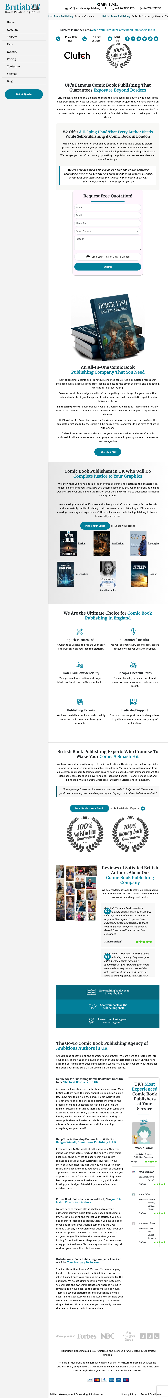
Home (10, 22)
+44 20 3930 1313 (70, 38)
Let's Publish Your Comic (89, 808)
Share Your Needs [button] (125, 525)
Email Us (117, 38)
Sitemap (12, 73)
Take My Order (107, 452)
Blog (10, 81)
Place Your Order (95, 525)
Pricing (11, 59)
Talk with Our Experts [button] (127, 808)
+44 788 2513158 (96, 38)
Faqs (10, 44)
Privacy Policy (128, 1394)
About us (12, 29)
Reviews (12, 51)
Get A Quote (23, 94)
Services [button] (12, 37)
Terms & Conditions (151, 1394)
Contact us (13, 66)
